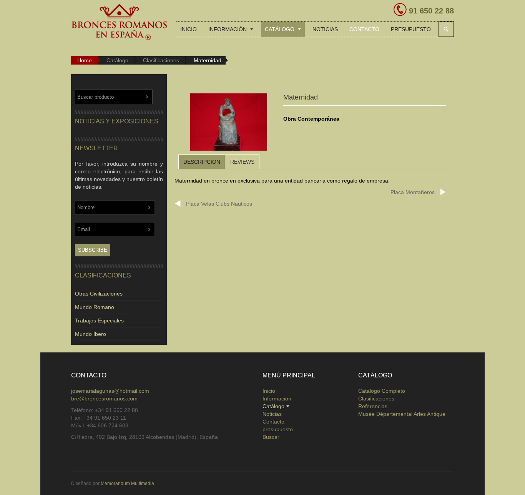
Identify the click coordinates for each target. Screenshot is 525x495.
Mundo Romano (94, 307)
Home (84, 60)
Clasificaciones (161, 60)
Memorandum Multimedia (127, 483)
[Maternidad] (228, 123)
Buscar (446, 29)
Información (228, 29)
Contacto (364, 29)
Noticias (325, 29)
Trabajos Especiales (99, 320)
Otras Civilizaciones (99, 294)
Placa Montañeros (412, 192)
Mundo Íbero (90, 334)
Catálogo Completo (381, 391)
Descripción (201, 162)
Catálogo (280, 29)
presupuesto (411, 29)
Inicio (188, 29)
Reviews (242, 162)
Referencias (372, 406)
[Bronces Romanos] (119, 22)
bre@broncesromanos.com (104, 398)
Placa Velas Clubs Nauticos (219, 204)
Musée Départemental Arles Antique (401, 414)
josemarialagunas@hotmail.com (110, 391)
